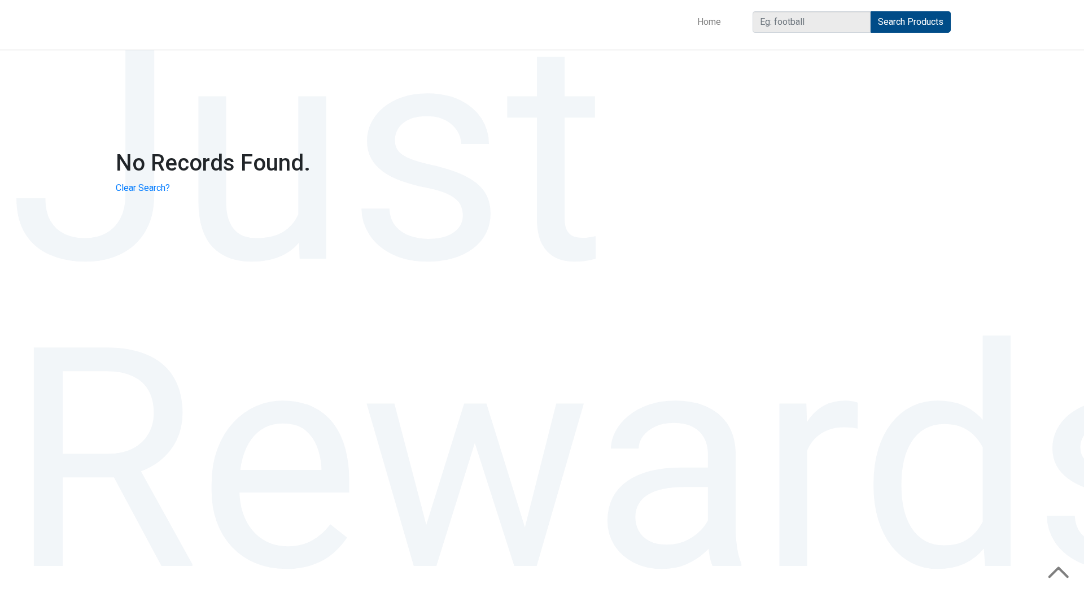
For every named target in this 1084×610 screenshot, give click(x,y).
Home (711, 21)
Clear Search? (143, 187)
